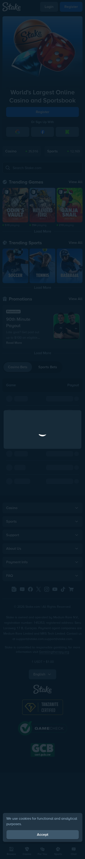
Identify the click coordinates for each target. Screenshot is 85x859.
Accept (42, 834)
